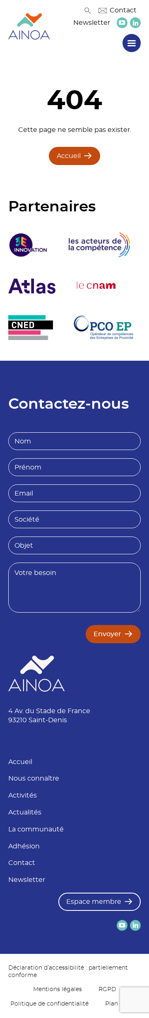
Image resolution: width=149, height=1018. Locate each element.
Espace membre (93, 901)
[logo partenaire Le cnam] (96, 286)
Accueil (69, 156)
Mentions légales (57, 989)
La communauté (36, 829)
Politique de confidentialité (49, 1004)
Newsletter (91, 22)
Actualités (24, 812)
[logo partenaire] (99, 244)
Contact (123, 10)
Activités (22, 795)
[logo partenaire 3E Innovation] (28, 244)
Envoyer (107, 634)
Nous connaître (33, 778)
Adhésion (24, 846)
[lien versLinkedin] (135, 23)
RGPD (107, 989)
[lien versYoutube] (122, 22)
